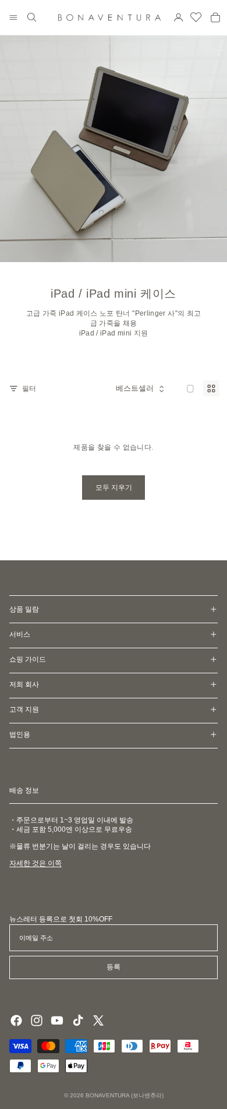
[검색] (32, 17)
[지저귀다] (98, 1020)
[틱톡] (78, 1020)
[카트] (215, 17)
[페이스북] (16, 1020)
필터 (29, 388)
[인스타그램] (37, 1020)
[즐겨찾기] (196, 17)
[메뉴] (13, 17)
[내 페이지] (178, 17)
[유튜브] (57, 1020)
